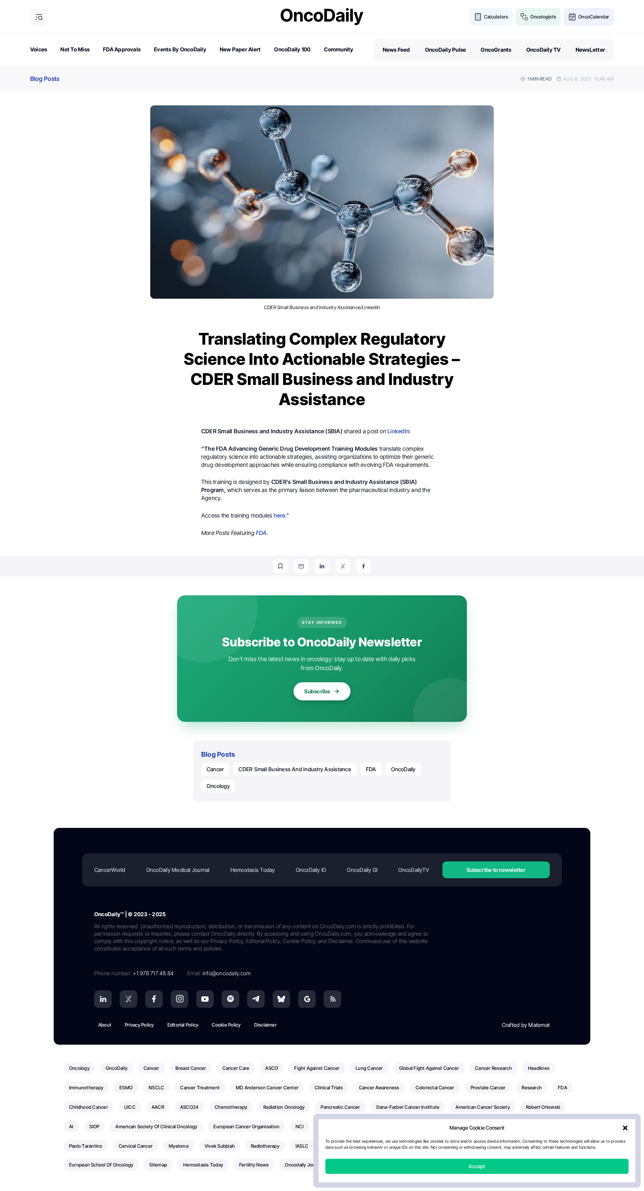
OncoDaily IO (311, 869)
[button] (625, 1128)
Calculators (496, 16)
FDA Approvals (122, 49)
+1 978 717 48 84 (153, 973)
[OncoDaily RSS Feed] (332, 999)
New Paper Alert (240, 49)
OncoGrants (496, 49)
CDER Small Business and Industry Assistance (294, 769)
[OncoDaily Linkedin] (103, 999)
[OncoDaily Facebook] (154, 999)
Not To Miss (75, 49)
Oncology (218, 786)
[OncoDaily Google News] (307, 999)
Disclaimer (265, 1025)
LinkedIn (398, 431)
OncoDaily (403, 769)
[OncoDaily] (322, 16)
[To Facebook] (364, 566)
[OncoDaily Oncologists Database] (524, 17)
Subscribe (317, 691)
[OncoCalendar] (572, 17)
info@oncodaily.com (227, 973)
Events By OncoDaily (180, 49)
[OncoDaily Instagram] (179, 999)
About (104, 1025)
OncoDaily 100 (292, 49)
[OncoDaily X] (128, 999)
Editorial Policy (183, 1025)
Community (339, 49)
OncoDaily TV (543, 49)
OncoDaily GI (362, 869)
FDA (261, 533)
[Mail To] (301, 566)
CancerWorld (109, 869)
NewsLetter (590, 49)
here (279, 515)
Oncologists (543, 16)
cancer (215, 769)
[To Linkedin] (322, 566)
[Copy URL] (280, 566)
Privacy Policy (139, 1025)
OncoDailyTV (413, 869)
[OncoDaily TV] (205, 999)
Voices (38, 49)
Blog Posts (44, 78)
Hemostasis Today (252, 869)
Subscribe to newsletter (496, 869)
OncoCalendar (593, 16)
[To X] (343, 566)
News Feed (396, 49)
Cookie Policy (226, 1025)
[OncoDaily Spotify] (230, 999)
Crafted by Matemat (526, 1025)
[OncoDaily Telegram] (256, 999)
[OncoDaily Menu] (39, 17)
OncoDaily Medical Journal (178, 869)
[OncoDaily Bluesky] (281, 999)
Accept (477, 1166)
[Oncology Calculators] (478, 17)
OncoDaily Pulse (445, 49)
